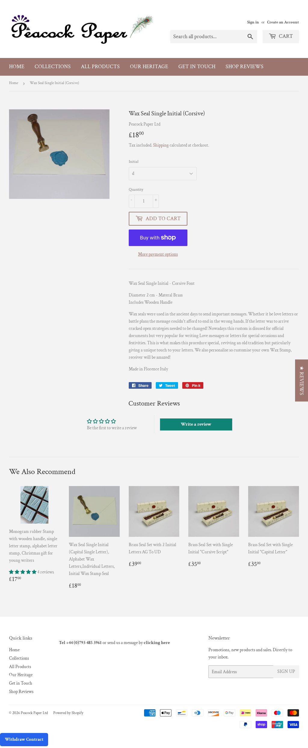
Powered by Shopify (68, 713)
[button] (23, 572)
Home (16, 66)
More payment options (158, 254)
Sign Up (286, 671)
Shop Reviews (244, 66)
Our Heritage (149, 66)
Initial (133, 161)
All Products (100, 66)
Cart (285, 36)
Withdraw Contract (24, 739)
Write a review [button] (196, 424)
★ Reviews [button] (301, 380)
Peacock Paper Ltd (34, 713)
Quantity (136, 189)
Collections (53, 66)
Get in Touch (196, 66)
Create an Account (283, 22)
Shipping (161, 145)
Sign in (253, 22)
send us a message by (138, 643)
